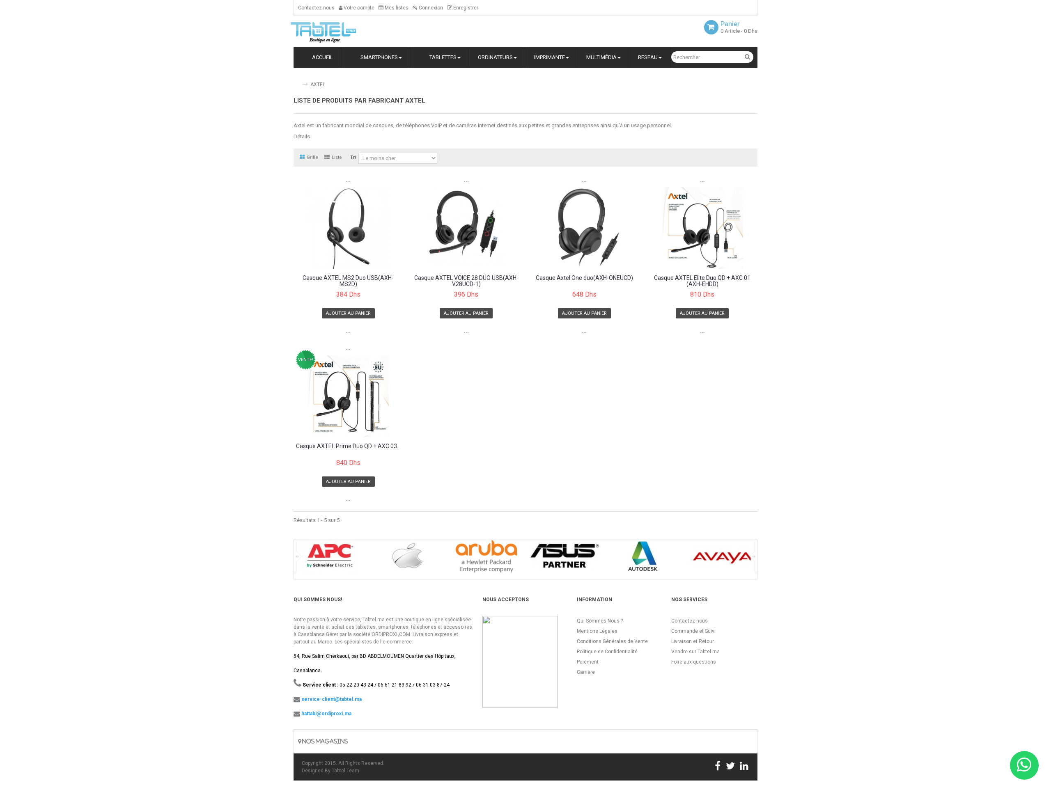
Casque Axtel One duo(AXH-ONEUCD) (584, 278)
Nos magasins (324, 741)
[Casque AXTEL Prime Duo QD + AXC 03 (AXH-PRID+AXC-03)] (348, 396)
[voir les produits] (329, 559)
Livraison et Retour (692, 641)
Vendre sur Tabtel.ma (695, 652)
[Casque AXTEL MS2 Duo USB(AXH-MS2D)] (348, 227)
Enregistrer (465, 8)
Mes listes (395, 8)
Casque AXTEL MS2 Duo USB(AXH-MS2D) (348, 281)
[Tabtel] (334, 31)
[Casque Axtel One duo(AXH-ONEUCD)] (584, 227)
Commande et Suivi (693, 631)
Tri (353, 157)
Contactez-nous (316, 8)
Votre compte (358, 8)
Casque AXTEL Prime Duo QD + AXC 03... (348, 446)
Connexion (430, 8)
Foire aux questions (693, 662)
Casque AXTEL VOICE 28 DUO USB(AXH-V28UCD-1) (466, 281)
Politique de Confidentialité (607, 652)
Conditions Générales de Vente (612, 641)
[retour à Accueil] (297, 81)
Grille (312, 157)
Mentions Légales (597, 631)
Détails (302, 136)
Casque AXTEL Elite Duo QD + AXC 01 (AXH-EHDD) (702, 281)
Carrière (586, 672)
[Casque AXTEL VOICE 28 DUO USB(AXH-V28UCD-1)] (466, 227)
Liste (337, 157)
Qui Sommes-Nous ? (600, 621)
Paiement (588, 662)
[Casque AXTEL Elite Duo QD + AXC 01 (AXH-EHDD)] (702, 227)
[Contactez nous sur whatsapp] (1024, 765)
